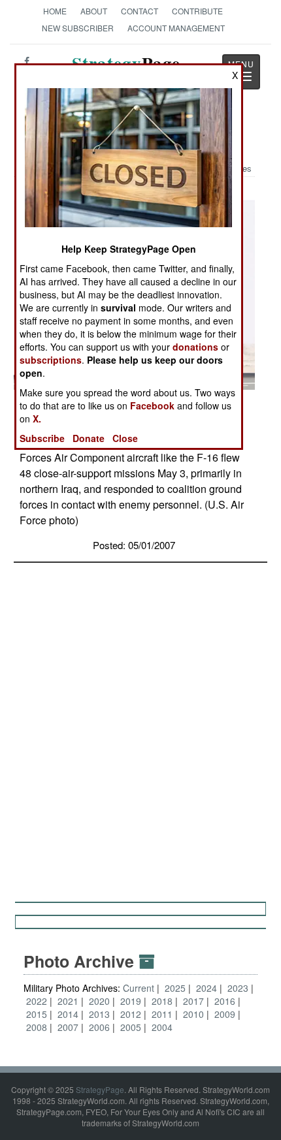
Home (55, 10)
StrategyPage (100, 1089)
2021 (68, 1000)
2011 (162, 1014)
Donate (89, 438)
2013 (99, 1014)
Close (125, 438)
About (93, 10)
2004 (162, 1027)
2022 (36, 1000)
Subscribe (42, 438)
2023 (237, 987)
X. (37, 418)
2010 (193, 1014)
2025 (175, 987)
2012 (130, 1014)
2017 (193, 1000)
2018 (162, 1000)
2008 (36, 1027)
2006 (99, 1027)
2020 (99, 1000)
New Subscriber (78, 27)
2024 (206, 987)
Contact (139, 10)
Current (140, 987)
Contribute (197, 10)
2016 (224, 1000)
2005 (130, 1027)
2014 (68, 1014)
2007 (68, 1027)
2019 (130, 1000)
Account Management (176, 27)
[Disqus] (140, 726)
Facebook (152, 405)
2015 (36, 1014)
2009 (224, 1014)
